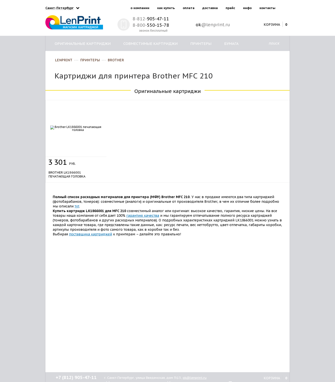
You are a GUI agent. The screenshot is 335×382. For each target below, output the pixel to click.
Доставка (210, 8)
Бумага (231, 43)
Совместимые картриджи (150, 43)
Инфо (247, 8)
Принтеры (200, 43)
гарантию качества (142, 215)
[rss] (285, 7)
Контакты (267, 8)
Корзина (272, 24)
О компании (139, 8)
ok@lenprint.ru (194, 378)
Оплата (188, 8)
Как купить (166, 8)
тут (77, 206)
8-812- (151, 19)
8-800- (151, 25)
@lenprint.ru (213, 24)
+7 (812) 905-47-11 (76, 377)
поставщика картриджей (90, 234)
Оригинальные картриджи (83, 43)
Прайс (230, 8)
